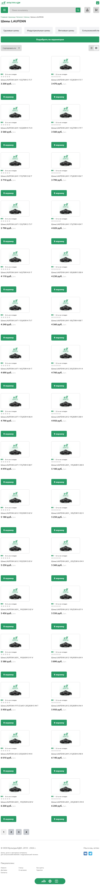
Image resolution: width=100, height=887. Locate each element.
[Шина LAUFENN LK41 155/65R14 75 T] (65, 58)
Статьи (21, 868)
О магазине (23, 870)
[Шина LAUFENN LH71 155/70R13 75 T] (15, 203)
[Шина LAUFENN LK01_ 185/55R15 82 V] (65, 492)
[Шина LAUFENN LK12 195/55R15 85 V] (15, 540)
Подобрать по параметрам (50, 39)
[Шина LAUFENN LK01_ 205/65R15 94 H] (65, 781)
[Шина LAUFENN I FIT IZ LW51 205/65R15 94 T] (15, 684)
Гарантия (39, 870)
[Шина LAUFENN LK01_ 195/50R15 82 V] (15, 588)
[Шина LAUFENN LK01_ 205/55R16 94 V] (65, 540)
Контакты (4, 872)
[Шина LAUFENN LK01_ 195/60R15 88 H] (65, 444)
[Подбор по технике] (43, 881)
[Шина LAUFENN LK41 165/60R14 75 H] (15, 107)
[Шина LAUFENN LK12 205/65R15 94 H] (15, 733)
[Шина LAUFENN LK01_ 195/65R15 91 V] (15, 636)
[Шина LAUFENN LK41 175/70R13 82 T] (15, 155)
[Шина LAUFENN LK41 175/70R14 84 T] (65, 203)
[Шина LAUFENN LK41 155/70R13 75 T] (15, 58)
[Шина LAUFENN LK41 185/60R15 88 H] (65, 251)
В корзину (8, 96)
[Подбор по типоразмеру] (57, 881)
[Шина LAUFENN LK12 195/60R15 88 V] (65, 396)
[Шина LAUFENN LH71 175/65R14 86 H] (15, 396)
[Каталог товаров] (4, 10)
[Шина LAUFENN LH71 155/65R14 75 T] (15, 299)
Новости (3, 868)
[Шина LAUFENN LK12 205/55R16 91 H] (65, 347)
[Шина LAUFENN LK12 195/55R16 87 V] (65, 588)
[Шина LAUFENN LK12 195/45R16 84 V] (65, 636)
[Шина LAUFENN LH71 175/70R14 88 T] (15, 444)
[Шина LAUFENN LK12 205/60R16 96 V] (65, 684)
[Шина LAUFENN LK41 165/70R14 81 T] (15, 251)
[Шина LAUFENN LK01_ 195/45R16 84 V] (15, 781)
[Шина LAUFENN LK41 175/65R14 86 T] (65, 155)
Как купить (40, 868)
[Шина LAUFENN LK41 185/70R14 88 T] (65, 299)
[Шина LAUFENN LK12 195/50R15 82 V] (15, 492)
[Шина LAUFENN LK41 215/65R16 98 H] (65, 733)
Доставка (4, 870)
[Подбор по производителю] (50, 881)
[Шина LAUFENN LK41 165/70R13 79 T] (65, 107)
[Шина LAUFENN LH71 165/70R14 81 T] (15, 347)
